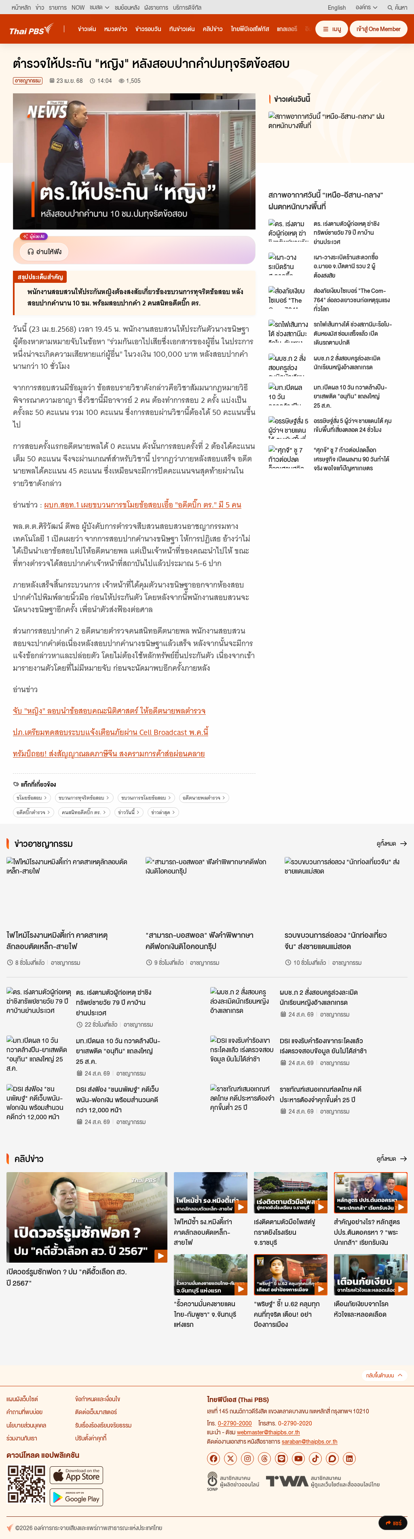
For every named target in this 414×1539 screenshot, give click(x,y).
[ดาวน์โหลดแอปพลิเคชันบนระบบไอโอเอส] (76, 1475)
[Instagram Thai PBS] (247, 1458)
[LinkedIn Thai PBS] (349, 1458)
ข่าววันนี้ (126, 812)
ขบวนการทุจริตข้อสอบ (81, 797)
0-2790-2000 (235, 1423)
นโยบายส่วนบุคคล (26, 1425)
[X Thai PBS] (230, 1458)
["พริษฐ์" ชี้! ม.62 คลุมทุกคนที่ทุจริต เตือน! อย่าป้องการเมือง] (290, 1274)
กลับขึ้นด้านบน (380, 1375)
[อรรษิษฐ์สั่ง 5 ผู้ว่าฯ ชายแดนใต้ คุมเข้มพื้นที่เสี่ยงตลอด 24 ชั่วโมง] (288, 427)
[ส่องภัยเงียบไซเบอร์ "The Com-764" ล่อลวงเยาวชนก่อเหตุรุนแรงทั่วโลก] (288, 297)
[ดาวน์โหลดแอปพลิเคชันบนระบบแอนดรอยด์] (76, 1497)
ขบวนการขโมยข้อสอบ (143, 797)
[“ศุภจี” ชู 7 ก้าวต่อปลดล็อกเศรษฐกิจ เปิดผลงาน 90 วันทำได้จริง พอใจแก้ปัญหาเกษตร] (288, 456)
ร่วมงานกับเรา (21, 1438)
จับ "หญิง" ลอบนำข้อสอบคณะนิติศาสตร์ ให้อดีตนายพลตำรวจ (109, 711)
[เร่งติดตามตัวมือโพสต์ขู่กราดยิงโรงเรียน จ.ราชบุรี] (290, 1192)
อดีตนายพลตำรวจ (201, 797)
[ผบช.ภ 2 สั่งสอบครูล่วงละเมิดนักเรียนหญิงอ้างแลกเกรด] (288, 365)
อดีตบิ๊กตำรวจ (31, 812)
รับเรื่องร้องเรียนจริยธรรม (103, 1425)
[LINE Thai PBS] (281, 1458)
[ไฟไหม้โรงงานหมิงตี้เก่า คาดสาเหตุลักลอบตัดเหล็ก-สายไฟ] (67, 891)
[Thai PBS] (32, 28)
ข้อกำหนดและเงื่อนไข (97, 1399)
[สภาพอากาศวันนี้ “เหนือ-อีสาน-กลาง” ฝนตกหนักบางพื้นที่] (334, 149)
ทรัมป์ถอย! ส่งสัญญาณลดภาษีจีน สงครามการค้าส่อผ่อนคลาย (109, 753)
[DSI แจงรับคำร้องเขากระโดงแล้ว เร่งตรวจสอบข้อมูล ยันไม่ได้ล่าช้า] (242, 1054)
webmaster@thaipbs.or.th (268, 1432)
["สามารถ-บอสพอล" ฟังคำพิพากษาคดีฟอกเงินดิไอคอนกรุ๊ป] (207, 891)
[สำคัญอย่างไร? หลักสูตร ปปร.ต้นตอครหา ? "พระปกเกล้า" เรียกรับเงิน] (371, 1192)
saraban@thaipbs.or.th (310, 1441)
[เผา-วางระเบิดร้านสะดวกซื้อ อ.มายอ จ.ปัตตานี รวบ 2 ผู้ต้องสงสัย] (288, 264)
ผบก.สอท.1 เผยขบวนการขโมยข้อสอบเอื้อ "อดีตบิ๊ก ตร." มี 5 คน (142, 505)
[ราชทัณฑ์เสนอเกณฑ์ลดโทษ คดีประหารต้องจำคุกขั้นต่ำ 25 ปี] (242, 1102)
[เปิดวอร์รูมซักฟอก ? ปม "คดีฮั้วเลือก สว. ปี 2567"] (86, 1217)
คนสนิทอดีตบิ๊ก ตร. (81, 812)
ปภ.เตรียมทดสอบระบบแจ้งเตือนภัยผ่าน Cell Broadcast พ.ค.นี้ (110, 732)
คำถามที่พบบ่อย (24, 1412)
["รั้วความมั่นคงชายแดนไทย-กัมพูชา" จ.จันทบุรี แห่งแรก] (210, 1274)
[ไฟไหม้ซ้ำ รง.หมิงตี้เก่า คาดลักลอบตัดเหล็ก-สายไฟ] (210, 1192)
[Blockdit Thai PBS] (332, 1458)
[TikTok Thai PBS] (315, 1458)
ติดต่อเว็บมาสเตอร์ (96, 1412)
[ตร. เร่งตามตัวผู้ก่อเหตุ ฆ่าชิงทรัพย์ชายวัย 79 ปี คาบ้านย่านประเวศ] (288, 230)
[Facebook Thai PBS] (213, 1458)
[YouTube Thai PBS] (298, 1458)
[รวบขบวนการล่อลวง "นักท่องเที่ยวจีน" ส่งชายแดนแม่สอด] (346, 891)
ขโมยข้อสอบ (29, 797)
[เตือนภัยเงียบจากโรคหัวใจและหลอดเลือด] (371, 1274)
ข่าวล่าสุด (160, 812)
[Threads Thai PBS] (264, 1458)
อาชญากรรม (27, 80)
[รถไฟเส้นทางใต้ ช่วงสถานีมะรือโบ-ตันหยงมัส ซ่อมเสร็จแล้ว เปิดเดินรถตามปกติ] (288, 331)
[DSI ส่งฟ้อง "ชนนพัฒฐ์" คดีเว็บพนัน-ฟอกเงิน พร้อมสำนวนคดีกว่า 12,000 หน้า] (38, 1102)
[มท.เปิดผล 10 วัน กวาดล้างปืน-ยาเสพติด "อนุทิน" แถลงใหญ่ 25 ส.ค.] (288, 394)
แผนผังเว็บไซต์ (22, 1399)
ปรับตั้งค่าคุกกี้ (90, 1438)
